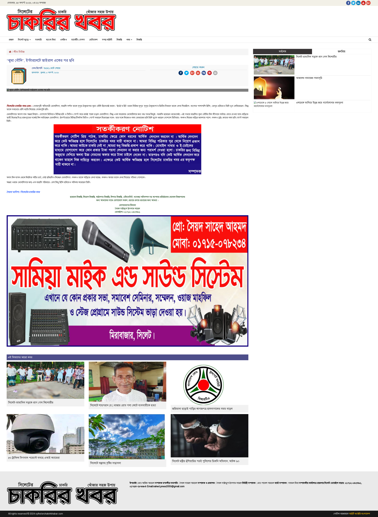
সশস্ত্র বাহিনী (107, 39)
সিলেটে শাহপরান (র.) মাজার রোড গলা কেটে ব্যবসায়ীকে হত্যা (123, 405)
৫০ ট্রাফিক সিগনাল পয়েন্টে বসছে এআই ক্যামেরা (34, 457)
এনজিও (63, 39)
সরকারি (38, 39)
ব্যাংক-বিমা (51, 39)
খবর (128, 39)
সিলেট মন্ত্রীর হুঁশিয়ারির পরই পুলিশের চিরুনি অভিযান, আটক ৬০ (205, 461)
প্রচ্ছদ (11, 39)
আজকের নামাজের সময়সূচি (309, 78)
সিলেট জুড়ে (23, 39)
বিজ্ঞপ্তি (119, 39)
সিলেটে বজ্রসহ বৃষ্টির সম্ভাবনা (105, 463)
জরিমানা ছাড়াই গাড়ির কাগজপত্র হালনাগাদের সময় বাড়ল (202, 408)
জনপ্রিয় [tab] (341, 51)
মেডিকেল (93, 39)
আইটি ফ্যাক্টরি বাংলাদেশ (359, 513)
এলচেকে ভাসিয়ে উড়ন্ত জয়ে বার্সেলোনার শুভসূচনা (319, 102)
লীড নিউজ (19, 51)
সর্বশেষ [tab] (282, 51)
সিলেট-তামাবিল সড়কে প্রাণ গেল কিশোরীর (30, 402)
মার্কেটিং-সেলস (78, 39)
